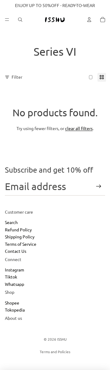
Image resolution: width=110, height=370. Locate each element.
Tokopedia (15, 309)
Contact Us (15, 251)
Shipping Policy (20, 236)
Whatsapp (14, 284)
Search (11, 222)
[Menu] (7, 20)
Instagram (14, 269)
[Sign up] (98, 186)
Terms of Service (20, 244)
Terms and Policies (55, 351)
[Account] (89, 19)
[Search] (20, 19)
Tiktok (11, 277)
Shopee (12, 302)
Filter (17, 77)
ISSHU (62, 339)
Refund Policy (18, 229)
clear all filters (79, 128)
